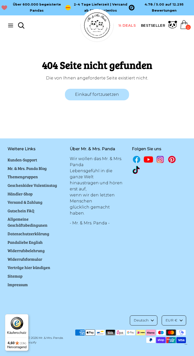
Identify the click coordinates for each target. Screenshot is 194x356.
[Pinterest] (172, 159)
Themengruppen (23, 176)
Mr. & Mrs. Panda (51, 338)
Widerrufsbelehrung (26, 250)
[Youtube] (148, 159)
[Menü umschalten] (10, 25)
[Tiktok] (136, 170)
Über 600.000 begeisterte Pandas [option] (37, 7)
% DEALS (127, 25)
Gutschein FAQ (21, 210)
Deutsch (141, 320)
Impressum (18, 284)
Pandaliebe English (25, 242)
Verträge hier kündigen (29, 267)
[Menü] (186, 345)
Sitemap (15, 276)
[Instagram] (160, 159)
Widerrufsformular (25, 259)
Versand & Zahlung (25, 202)
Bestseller (153, 25)
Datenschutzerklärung (28, 233)
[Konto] (172, 27)
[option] (160, 8)
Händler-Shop (20, 193)
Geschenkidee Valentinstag (32, 185)
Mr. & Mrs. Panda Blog (27, 168)
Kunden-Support (22, 159)
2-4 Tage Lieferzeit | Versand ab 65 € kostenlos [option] (100, 7)
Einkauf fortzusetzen (97, 94)
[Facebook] (136, 159)
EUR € (171, 320)
